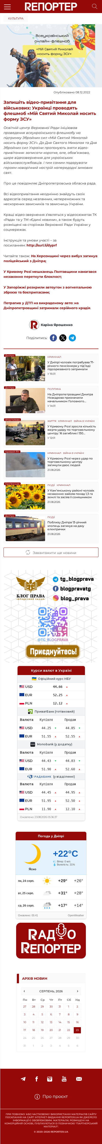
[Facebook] (36, 1079)
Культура (15, 18)
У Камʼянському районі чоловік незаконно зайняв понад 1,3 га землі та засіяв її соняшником (70, 494)
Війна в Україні (84, 421)
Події (51, 485)
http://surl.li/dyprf (42, 245)
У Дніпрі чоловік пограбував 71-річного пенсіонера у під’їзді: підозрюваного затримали (70, 366)
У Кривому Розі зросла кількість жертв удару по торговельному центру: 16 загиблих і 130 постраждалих (71, 430)
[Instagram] (49, 1079)
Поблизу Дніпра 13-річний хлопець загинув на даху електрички (66, 526)
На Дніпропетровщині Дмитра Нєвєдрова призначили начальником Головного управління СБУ (70, 398)
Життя (51, 421)
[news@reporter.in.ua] (79, 1079)
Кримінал (54, 357)
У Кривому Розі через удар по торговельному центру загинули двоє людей (70, 462)
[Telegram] (23, 1079)
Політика (54, 389)
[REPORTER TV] (64, 1079)
